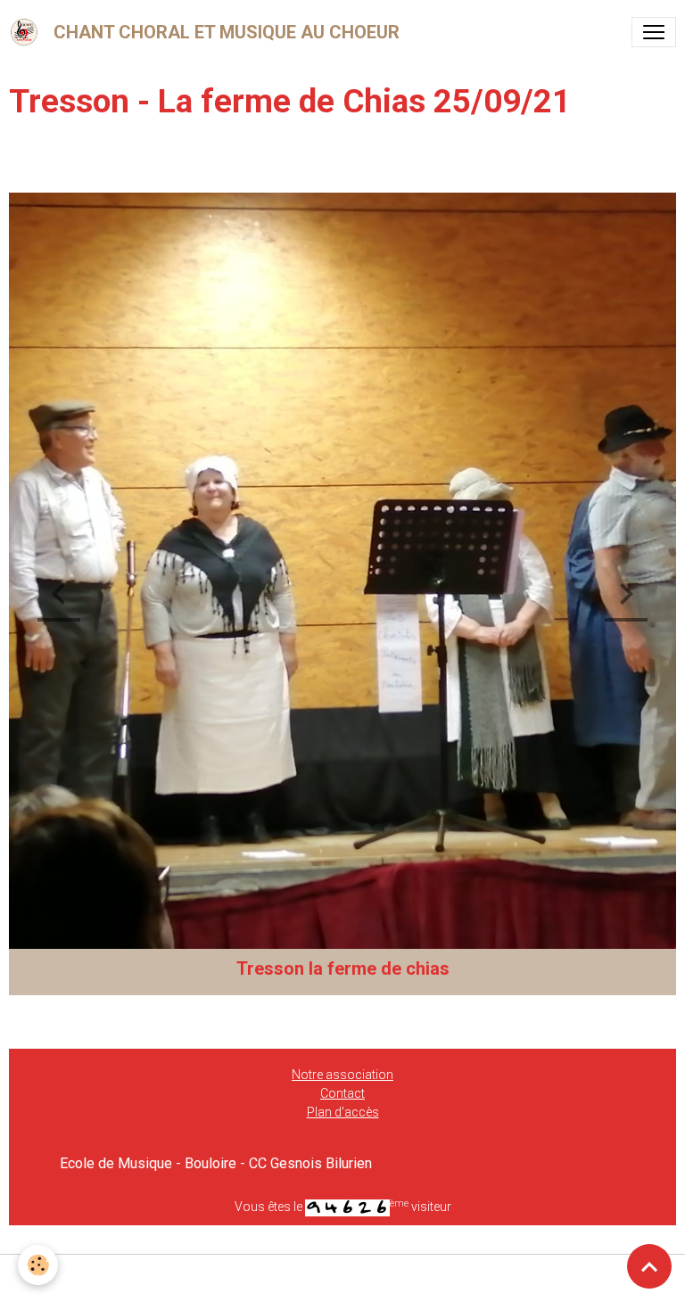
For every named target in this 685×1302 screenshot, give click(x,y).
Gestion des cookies (343, 1278)
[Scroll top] (649, 1266)
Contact (342, 1093)
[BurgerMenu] (653, 32)
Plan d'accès (343, 1112)
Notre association (342, 1074)
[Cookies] (38, 1265)
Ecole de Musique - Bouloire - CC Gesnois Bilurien (216, 1163)
